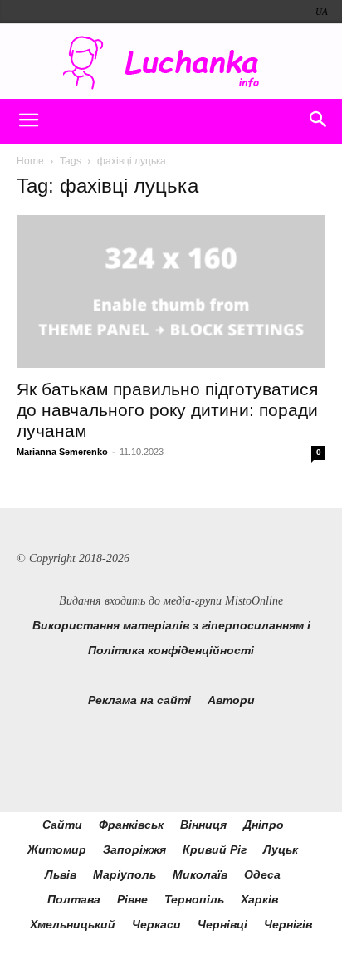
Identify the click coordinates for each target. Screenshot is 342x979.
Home (30, 161)
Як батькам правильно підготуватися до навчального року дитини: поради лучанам (167, 409)
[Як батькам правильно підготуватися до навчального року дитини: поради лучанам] (171, 291)
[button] (28, 121)
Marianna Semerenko (62, 452)
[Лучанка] (171, 63)
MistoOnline (254, 601)
